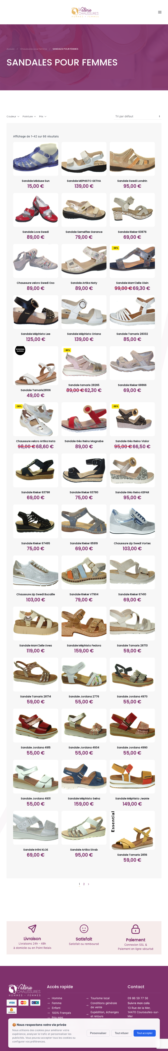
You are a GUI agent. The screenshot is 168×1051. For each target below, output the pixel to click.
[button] (159, 12)
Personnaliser (98, 1033)
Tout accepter (144, 1033)
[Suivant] (88, 884)
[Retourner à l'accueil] (84, 12)
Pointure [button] (28, 116)
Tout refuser (121, 1033)
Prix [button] (41, 116)
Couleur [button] (11, 116)
